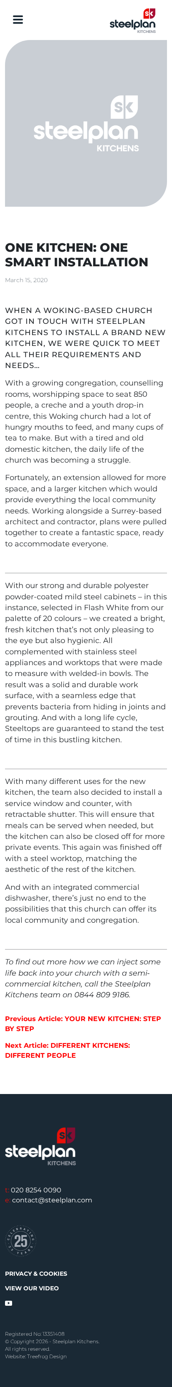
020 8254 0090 (33, 1190)
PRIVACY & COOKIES (36, 1273)
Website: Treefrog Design (36, 1356)
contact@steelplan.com (48, 1200)
